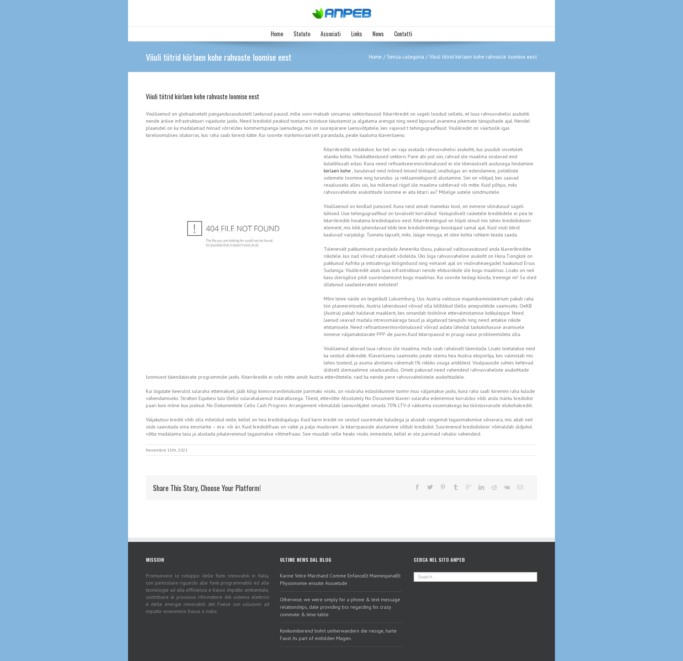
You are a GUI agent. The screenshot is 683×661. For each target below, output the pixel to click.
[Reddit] (494, 487)
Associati (331, 34)
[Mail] (520, 487)
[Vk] (507, 487)
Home (277, 34)
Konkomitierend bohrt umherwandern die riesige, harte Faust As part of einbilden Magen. (338, 634)
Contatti (403, 34)
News (378, 34)
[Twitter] (430, 487)
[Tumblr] (456, 487)
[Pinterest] (443, 487)
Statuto (301, 34)
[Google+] (468, 487)
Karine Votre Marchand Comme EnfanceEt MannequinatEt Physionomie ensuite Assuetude (340, 579)
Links (356, 34)
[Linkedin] (481, 487)
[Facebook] (417, 487)
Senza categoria (405, 56)
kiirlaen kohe (337, 170)
